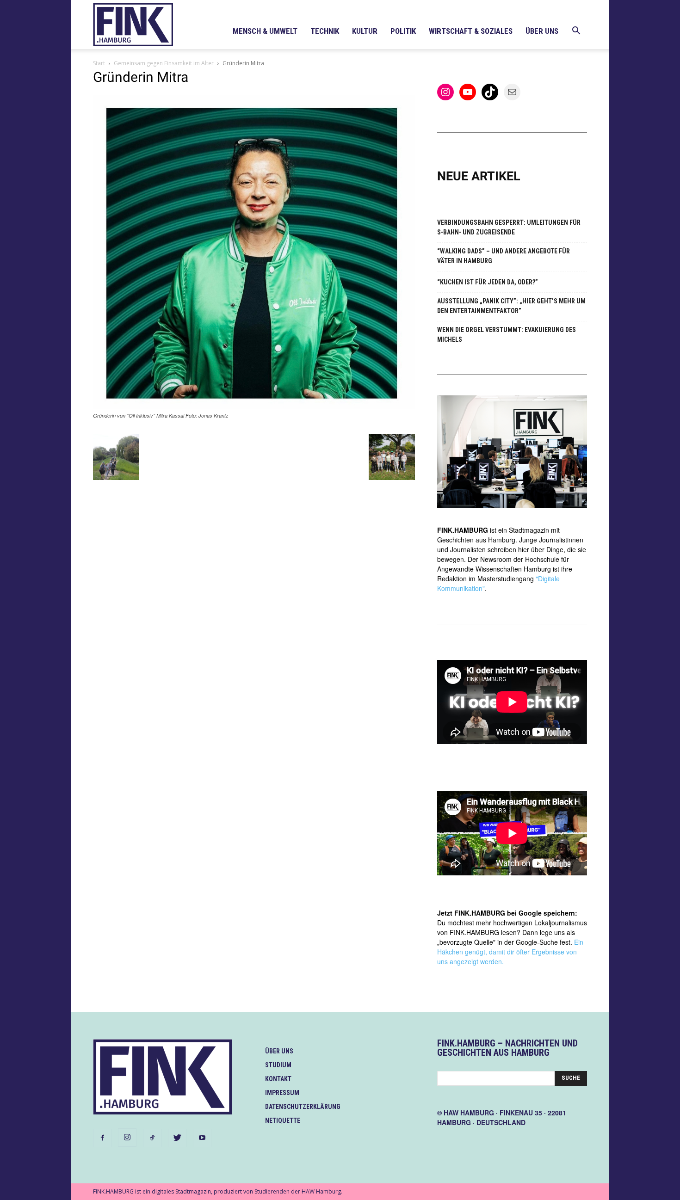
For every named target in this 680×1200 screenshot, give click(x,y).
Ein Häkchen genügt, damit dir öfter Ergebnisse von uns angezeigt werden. (510, 951)
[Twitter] (177, 1138)
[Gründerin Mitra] (254, 407)
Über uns (541, 31)
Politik (403, 31)
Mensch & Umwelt (265, 31)
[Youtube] (202, 1138)
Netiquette (282, 1120)
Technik (324, 31)
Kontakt (278, 1079)
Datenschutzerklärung (302, 1106)
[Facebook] (102, 1138)
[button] (576, 31)
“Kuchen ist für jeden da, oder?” (487, 282)
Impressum (282, 1092)
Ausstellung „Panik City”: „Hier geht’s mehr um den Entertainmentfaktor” (511, 305)
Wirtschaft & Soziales (471, 31)
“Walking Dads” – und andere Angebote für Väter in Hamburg (503, 256)
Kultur (364, 31)
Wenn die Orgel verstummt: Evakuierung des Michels (506, 334)
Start (99, 63)
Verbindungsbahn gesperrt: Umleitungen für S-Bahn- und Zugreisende (509, 227)
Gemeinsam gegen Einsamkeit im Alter (164, 63)
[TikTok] (152, 1138)
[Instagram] (127, 1137)
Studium (278, 1065)
